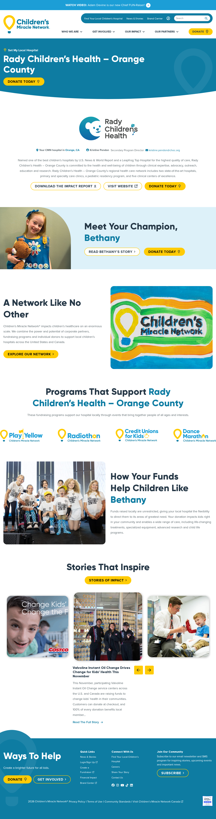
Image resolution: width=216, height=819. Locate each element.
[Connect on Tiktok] (127, 785)
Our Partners (165, 32)
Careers (116, 766)
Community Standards (118, 801)
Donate (198, 31)
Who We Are (70, 32)
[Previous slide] (138, 670)
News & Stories (135, 18)
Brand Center (155, 18)
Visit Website (120, 186)
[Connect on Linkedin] (131, 785)
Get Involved (101, 32)
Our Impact (133, 32)
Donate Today (21, 81)
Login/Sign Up (87, 762)
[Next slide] (149, 670)
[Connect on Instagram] (117, 785)
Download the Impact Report (64, 186)
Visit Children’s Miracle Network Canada (156, 801)
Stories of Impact (106, 580)
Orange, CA (72, 150)
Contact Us (117, 777)
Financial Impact (88, 777)
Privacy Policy (77, 801)
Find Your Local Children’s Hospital (103, 18)
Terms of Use (94, 801)
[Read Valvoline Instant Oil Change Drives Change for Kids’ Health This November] (108, 626)
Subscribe (171, 772)
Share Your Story (120, 772)
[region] (108, 626)
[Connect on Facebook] (113, 785)
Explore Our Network (29, 354)
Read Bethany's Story (110, 251)
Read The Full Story (86, 722)
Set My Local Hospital (23, 50)
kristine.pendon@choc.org (164, 150)
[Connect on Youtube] (122, 785)
